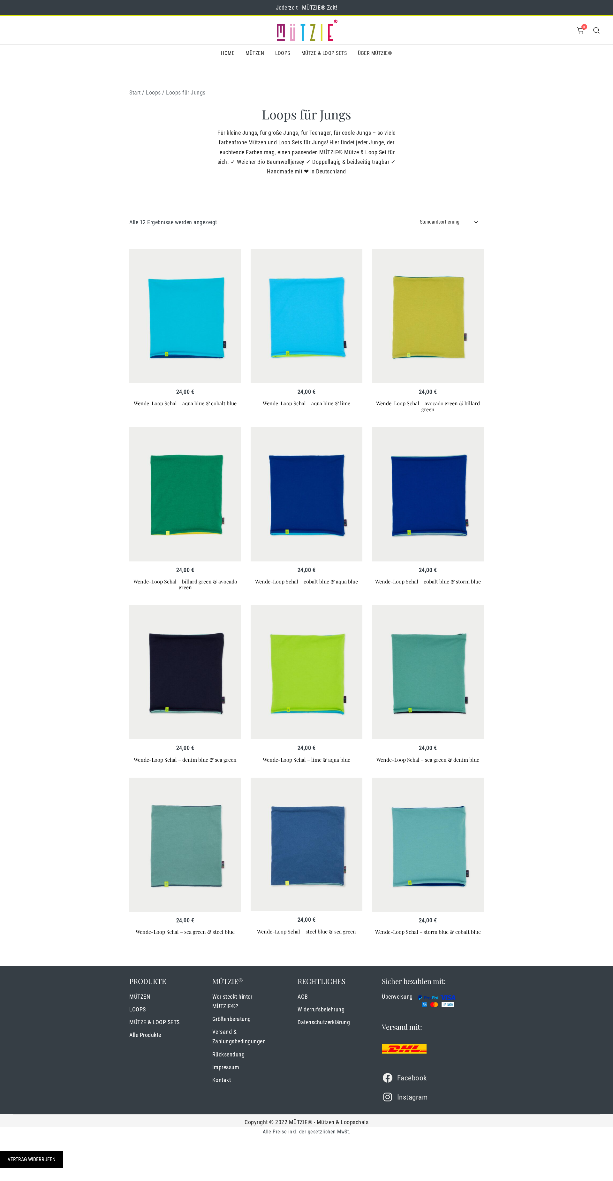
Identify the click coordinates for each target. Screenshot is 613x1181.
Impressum (225, 1067)
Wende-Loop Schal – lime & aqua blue (306, 759)
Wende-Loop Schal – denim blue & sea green (185, 759)
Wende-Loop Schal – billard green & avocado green (185, 584)
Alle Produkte (145, 1035)
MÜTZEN (255, 53)
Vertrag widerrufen (32, 1159)
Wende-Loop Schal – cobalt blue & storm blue (428, 581)
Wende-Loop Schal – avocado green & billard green (428, 406)
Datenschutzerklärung (324, 1022)
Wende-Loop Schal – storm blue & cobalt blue (428, 931)
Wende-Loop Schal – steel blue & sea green (306, 931)
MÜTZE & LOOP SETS (324, 53)
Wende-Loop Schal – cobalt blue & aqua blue (306, 581)
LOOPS (282, 53)
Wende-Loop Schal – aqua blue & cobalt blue (185, 403)
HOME (227, 53)
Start (135, 92)
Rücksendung (228, 1054)
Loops (153, 92)
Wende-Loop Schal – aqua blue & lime (306, 403)
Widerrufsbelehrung (321, 1009)
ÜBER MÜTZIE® (375, 53)
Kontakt (221, 1080)
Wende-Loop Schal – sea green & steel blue (185, 931)
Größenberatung (231, 1019)
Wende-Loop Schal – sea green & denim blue (427, 759)
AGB (303, 996)
